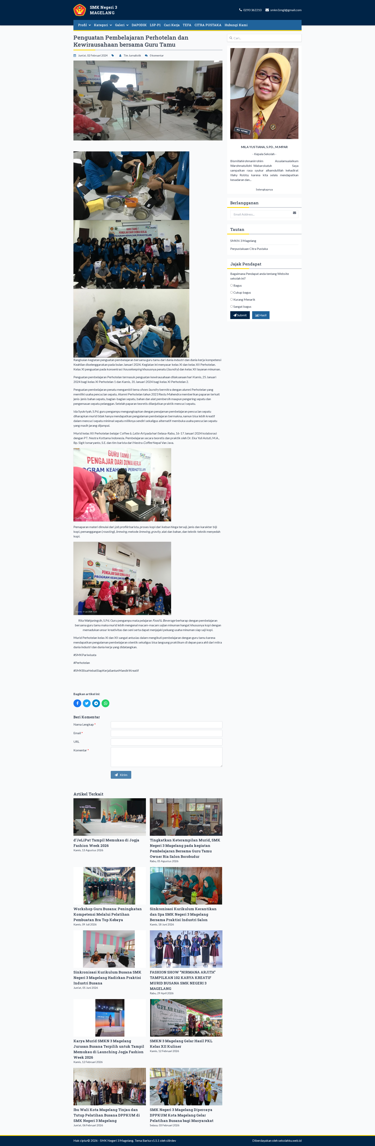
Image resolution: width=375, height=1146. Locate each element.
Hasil (262, 315)
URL (76, 741)
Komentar (81, 750)
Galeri (120, 25)
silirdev (171, 1140)
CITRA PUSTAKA (208, 25)
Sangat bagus (242, 306)
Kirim (123, 775)
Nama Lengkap (84, 724)
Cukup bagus (242, 292)
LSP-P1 (155, 25)
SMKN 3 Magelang (243, 240)
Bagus (237, 285)
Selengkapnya (264, 189)
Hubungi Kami (236, 25)
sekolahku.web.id (290, 1140)
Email (78, 733)
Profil (82, 25)
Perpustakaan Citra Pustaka (249, 248)
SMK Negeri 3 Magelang (116, 1140)
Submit (242, 315)
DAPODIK (139, 25)
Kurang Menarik (244, 299)
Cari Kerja (172, 25)
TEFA (187, 25)
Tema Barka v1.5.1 (147, 1140)
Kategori (101, 25)
